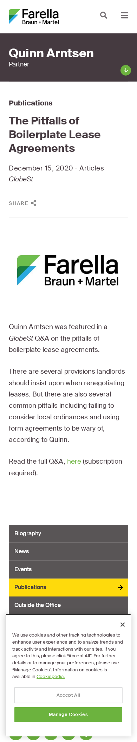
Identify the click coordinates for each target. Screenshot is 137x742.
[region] (68, 675)
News (21, 551)
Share (19, 203)
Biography (27, 533)
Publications (31, 103)
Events (23, 569)
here (74, 461)
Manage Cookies (68, 714)
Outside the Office (37, 605)
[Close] (122, 624)
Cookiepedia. (51, 676)
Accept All (68, 695)
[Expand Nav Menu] (124, 15)
